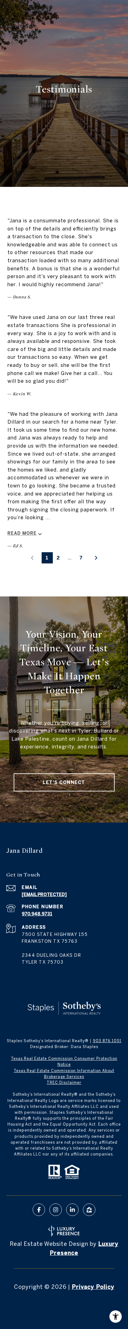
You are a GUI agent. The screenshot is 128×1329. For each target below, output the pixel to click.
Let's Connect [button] (64, 782)
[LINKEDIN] (72, 1209)
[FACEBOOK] (39, 1209)
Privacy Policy (93, 1287)
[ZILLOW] (89, 1209)
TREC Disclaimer (64, 1082)
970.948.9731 (37, 913)
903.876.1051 (107, 1041)
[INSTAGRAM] (55, 1209)
